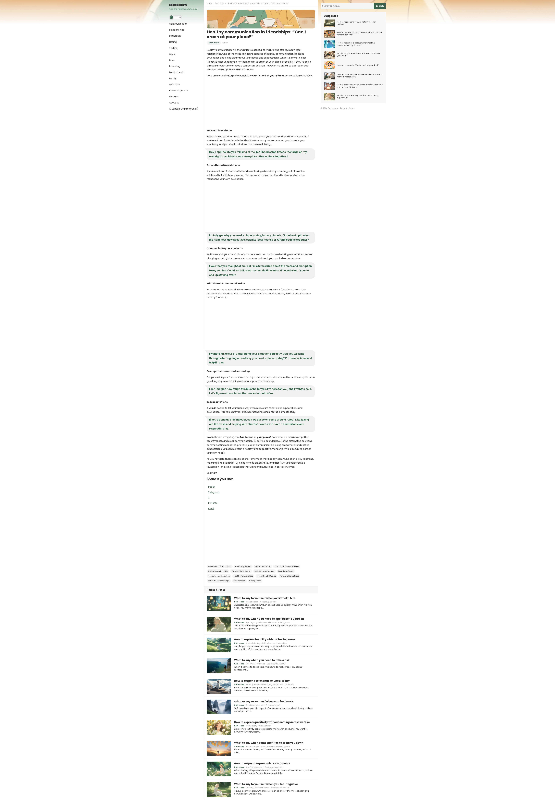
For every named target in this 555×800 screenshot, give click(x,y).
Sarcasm (174, 96)
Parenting (174, 66)
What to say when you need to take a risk (261, 660)
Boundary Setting (263, 566)
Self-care (174, 84)
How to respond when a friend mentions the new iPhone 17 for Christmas (360, 86)
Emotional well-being (241, 571)
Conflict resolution (254, 767)
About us (174, 102)
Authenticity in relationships (274, 643)
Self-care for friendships (218, 580)
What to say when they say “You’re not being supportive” (357, 96)
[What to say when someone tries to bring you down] (219, 748)
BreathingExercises (269, 601)
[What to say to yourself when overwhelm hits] (219, 603)
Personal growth (178, 90)
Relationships (176, 30)
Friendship (175, 36)
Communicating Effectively (287, 566)
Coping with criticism (274, 767)
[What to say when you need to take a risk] (219, 665)
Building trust (264, 725)
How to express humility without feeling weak (264, 639)
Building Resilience (255, 684)
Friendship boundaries (264, 571)
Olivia (225, 42)
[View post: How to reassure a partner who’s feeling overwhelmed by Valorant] (329, 44)
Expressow (178, 5)
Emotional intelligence (279, 622)
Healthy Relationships (243, 576)
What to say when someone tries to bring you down (268, 743)
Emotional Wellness (255, 705)
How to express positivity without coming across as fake (272, 722)
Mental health (177, 72)
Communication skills (218, 571)
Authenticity (251, 725)
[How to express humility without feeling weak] (219, 645)
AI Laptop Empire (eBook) (183, 108)
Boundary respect (243, 566)
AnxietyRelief (252, 601)
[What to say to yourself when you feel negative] (219, 789)
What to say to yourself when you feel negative (266, 784)
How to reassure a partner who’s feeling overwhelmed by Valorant (356, 44)
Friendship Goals (285, 571)
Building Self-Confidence (258, 787)
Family (172, 78)
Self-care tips (239, 580)
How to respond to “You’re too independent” (358, 65)
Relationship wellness (289, 576)
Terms (352, 108)
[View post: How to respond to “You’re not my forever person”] (329, 23)
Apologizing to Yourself (257, 622)
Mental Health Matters (266, 576)
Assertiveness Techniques (258, 746)
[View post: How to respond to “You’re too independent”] (329, 65)
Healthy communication (219, 576)
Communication (178, 23)
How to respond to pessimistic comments (262, 763)
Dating (173, 42)
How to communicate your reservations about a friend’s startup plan (359, 75)
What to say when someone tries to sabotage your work (358, 54)
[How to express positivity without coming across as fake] (219, 727)
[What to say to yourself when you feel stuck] (219, 707)
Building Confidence (255, 663)
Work (172, 54)
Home (209, 3)
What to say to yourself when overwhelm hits (264, 598)
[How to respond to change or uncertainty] (219, 686)
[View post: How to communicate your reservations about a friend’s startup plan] (329, 75)
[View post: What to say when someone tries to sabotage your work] (329, 55)
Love (171, 60)
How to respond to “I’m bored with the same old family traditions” (359, 33)
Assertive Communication (219, 566)
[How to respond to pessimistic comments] (219, 769)
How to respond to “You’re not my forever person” (356, 23)
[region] (261, 103)
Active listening (253, 643)
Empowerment (273, 705)
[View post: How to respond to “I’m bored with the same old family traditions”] (329, 34)
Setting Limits (255, 580)
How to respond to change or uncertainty (262, 681)
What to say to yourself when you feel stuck (263, 701)
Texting (173, 48)
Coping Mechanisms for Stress (279, 684)
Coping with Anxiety (276, 663)
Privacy (343, 108)
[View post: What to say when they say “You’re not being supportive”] (329, 96)
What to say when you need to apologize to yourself (269, 619)
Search (380, 5)
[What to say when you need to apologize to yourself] (219, 624)
